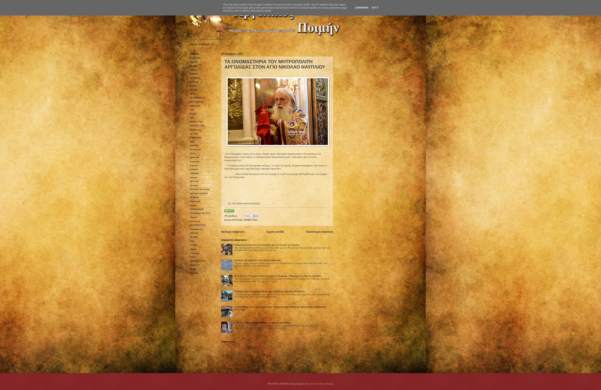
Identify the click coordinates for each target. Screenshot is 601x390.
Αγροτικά (194, 62)
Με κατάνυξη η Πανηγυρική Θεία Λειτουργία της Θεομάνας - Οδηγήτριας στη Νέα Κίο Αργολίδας (277, 276)
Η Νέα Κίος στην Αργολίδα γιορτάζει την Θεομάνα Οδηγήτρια (262, 323)
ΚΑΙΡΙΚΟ (194, 145)
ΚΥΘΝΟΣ (194, 169)
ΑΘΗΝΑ (193, 66)
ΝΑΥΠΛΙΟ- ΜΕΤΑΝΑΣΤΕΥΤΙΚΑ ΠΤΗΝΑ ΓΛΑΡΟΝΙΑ (257, 260)
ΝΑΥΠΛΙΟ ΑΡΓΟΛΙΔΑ (200, 189)
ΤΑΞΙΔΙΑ (194, 237)
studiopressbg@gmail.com (202, 44)
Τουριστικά (195, 253)
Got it (375, 7)
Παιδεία (193, 205)
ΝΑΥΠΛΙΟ (194, 181)
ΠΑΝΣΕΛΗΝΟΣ (197, 209)
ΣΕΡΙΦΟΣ (194, 233)
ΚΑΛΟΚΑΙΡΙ (195, 150)
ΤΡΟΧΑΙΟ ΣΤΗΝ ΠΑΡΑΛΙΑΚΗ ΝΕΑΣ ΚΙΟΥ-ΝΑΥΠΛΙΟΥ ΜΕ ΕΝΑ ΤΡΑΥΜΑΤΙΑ (269, 291)
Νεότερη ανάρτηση (232, 231)
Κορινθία (194, 165)
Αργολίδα (194, 82)
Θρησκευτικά (196, 130)
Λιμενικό (194, 177)
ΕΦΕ (192, 118)
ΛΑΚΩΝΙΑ (194, 173)
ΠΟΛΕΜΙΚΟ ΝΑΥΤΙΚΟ (200, 213)
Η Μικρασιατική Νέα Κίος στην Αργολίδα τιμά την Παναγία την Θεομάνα (267, 245)
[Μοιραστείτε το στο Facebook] (254, 216)
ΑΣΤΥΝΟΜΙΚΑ (196, 102)
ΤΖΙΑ (192, 241)
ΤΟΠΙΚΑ (194, 245)
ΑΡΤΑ (192, 94)
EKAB (192, 269)
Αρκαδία (194, 90)
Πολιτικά (194, 217)
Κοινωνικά (194, 161)
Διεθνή (193, 114)
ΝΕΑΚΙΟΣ (194, 197)
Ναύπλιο (194, 185)
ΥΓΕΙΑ (193, 257)
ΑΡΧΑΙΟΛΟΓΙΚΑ (197, 98)
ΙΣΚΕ (192, 142)
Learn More (361, 7)
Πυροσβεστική (196, 229)
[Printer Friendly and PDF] (229, 211)
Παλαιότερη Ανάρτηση (319, 231)
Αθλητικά (194, 70)
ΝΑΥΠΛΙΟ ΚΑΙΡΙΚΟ (199, 193)
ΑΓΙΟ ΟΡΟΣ (195, 58)
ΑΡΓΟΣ (193, 86)
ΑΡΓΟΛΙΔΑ (237, 220)
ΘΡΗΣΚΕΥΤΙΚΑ (197, 126)
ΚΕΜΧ (193, 153)
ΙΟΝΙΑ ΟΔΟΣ (196, 137)
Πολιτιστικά (195, 221)
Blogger (329, 384)
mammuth (313, 384)
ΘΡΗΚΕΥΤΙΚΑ (250, 220)
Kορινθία (194, 273)
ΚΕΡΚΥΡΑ (195, 158)
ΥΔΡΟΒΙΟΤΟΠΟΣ (198, 261)
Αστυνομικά (195, 106)
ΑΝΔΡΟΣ (194, 74)
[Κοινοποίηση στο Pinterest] (257, 216)
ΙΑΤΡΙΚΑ (194, 134)
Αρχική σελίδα (275, 231)
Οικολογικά (195, 201)
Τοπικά (193, 249)
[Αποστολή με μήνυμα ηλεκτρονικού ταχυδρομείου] (245, 216)
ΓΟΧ (192, 110)
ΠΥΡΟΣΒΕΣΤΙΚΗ (198, 225)
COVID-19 (194, 265)
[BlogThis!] (248, 216)
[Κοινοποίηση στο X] (251, 216)
